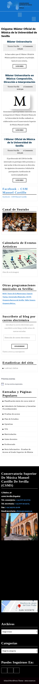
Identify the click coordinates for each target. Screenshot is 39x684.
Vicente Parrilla (13, 46)
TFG (6, 429)
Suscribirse (19, 346)
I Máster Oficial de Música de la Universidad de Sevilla (19, 142)
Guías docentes (10, 439)
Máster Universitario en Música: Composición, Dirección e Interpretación (19, 78)
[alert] (19, 384)
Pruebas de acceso (12, 414)
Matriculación (10, 434)
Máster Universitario (19, 41)
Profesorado (9, 444)
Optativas (8, 424)
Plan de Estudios (11, 419)
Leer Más (21, 66)
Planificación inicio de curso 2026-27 (19, 401)
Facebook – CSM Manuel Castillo (14, 197)
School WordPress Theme (13, 681)
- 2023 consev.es (29, 681)
